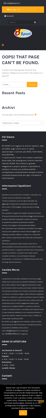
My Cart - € (15, 9)
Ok (23, 413)
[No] (41, 401)
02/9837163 (10, 334)
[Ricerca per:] (14, 84)
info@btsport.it (12, 331)
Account (10, 16)
